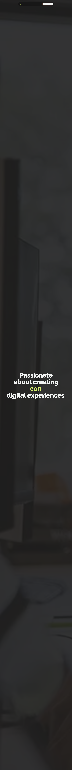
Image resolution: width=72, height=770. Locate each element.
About (31, 4)
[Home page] (21, 4)
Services (36, 4)
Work (40, 4)
